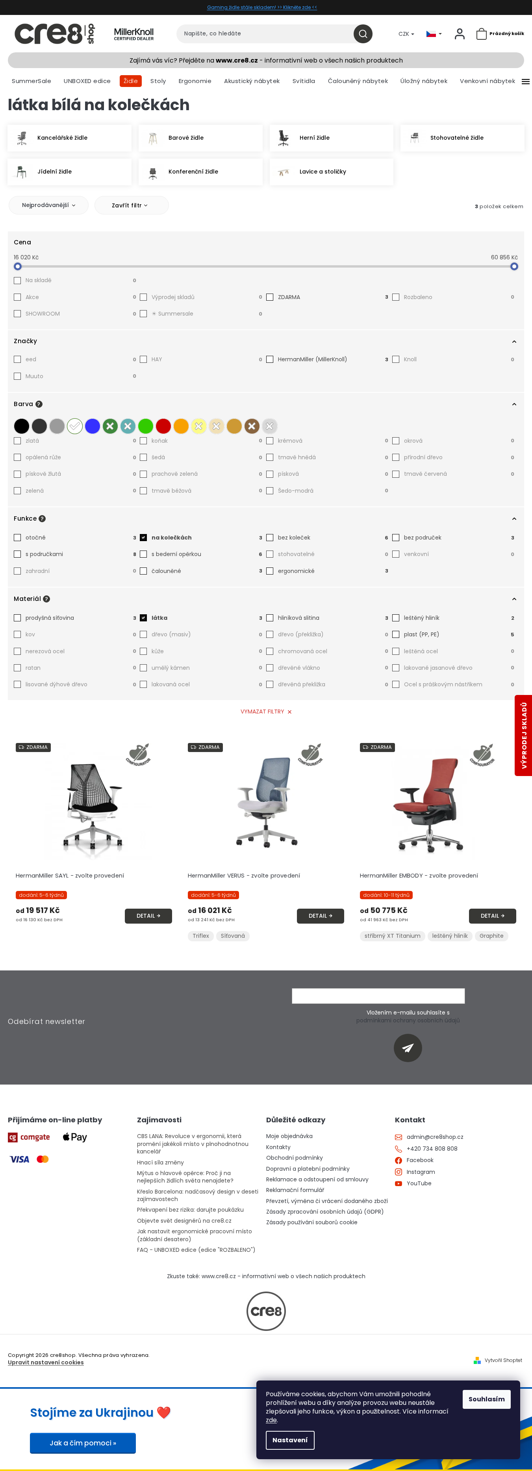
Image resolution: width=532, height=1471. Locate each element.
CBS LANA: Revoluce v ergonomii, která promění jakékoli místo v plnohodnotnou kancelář (192, 1144)
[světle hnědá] (234, 426)
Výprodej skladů (207, 297)
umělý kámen (207, 668)
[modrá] (92, 426)
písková (333, 474)
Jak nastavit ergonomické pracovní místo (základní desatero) (194, 1235)
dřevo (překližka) (333, 634)
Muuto (81, 376)
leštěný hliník (459, 618)
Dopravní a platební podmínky (308, 1169)
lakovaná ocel (207, 684)
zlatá (81, 441)
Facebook (420, 1160)
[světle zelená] (146, 426)
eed (81, 359)
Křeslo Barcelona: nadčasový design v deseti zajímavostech (197, 1195)
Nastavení (290, 1440)
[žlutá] (199, 426)
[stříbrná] (270, 426)
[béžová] (216, 426)
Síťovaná (233, 936)
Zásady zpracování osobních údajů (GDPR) (325, 1212)
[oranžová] (181, 426)
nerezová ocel (81, 651)
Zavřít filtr (127, 205)
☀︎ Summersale (207, 314)
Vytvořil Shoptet (503, 1360)
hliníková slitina (333, 618)
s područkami (81, 554)
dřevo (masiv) (207, 634)
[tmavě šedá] (39, 426)
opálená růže (81, 457)
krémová (333, 441)
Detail (146, 916)
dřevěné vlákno (333, 668)
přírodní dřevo (459, 457)
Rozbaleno (459, 297)
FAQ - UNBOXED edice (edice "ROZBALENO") (196, 1250)
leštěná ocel (459, 651)
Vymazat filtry (262, 711)
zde (271, 1420)
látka (207, 618)
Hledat (366, 34)
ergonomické (333, 571)
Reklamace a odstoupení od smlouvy (317, 1179)
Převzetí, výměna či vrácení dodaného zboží (327, 1201)
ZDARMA (333, 297)
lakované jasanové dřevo (459, 668)
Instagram (421, 1172)
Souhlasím (487, 1399)
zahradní (81, 571)
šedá (207, 457)
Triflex (201, 936)
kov (81, 634)
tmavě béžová (207, 491)
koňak (207, 441)
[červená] (163, 426)
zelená (81, 491)
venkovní (459, 554)
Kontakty (278, 1147)
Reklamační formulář (295, 1190)
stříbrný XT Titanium (393, 936)
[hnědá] (252, 426)
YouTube (419, 1183)
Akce (81, 297)
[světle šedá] (57, 426)
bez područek (459, 537)
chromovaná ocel (333, 651)
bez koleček (333, 537)
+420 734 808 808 (432, 1149)
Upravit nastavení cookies (46, 1362)
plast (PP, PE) (459, 634)
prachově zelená (207, 474)
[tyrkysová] (128, 426)
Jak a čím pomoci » (83, 1443)
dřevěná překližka (333, 684)
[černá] (22, 426)
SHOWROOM (81, 314)
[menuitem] (31, 81)
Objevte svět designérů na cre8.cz (184, 1221)
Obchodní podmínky (294, 1158)
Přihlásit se (411, 1048)
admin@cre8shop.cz (435, 1137)
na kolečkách (207, 537)
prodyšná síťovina (81, 618)
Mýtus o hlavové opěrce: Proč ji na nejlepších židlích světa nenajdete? (185, 1177)
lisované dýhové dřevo (81, 684)
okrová (459, 441)
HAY (207, 359)
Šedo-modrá (333, 491)
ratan (81, 668)
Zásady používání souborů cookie (312, 1222)
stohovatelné (333, 554)
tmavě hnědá (333, 457)
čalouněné (207, 571)
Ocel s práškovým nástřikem (459, 684)
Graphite (492, 936)
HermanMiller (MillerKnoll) (333, 359)
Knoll (459, 359)
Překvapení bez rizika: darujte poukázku (190, 1210)
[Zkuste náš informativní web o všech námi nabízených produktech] (266, 1311)
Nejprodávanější (45, 205)
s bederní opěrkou (207, 554)
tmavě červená (459, 474)
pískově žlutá (81, 474)
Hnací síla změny (160, 1162)
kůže (207, 651)
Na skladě (81, 280)
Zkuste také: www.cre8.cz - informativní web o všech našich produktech (266, 1276)
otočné (81, 537)
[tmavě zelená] (110, 426)
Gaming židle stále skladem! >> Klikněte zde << (262, 7)
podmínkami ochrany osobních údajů (408, 1020)
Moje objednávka (289, 1136)
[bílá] (75, 426)
